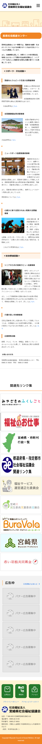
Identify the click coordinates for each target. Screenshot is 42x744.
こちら (15, 106)
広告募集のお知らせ (31, 584)
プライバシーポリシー (11, 701)
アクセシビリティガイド (30, 701)
